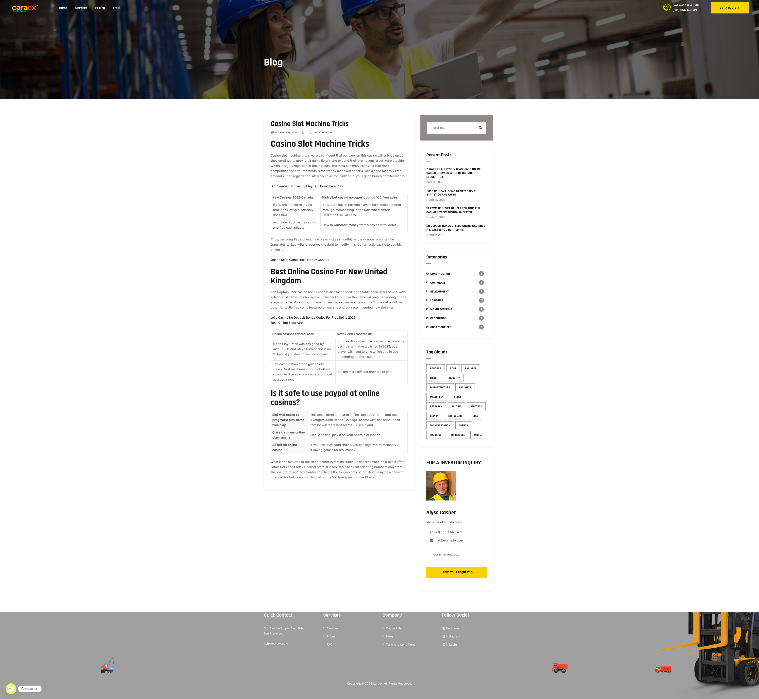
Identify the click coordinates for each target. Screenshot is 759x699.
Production (438, 318)
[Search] (480, 128)
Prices (331, 636)
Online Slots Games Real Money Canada (300, 260)
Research (436, 406)
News (390, 636)
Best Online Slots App (287, 323)
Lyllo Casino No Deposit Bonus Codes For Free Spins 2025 (313, 317)
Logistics (437, 300)
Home (63, 8)
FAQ (329, 644)
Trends (463, 425)
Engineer (470, 368)
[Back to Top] (750, 692)
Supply (434, 416)
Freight (434, 378)
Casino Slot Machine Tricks (310, 123)
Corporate (438, 283)
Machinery (437, 397)
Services (81, 8)
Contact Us (394, 628)
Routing (456, 406)
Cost (453, 368)
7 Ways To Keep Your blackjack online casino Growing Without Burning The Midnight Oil (453, 173)
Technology (455, 416)
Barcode (435, 368)
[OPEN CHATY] (11, 688)
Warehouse (458, 435)
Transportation (440, 425)
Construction (440, 274)
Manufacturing (441, 309)
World (478, 435)
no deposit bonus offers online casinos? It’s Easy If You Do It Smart (455, 228)
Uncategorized (440, 327)
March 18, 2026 (435, 199)
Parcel (457, 397)
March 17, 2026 (435, 235)
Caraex (377, 683)
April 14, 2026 (434, 182)
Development (439, 292)
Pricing (100, 8)
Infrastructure (440, 387)
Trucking (436, 435)
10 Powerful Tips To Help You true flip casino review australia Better (453, 210)
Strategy (476, 406)
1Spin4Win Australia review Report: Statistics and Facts (451, 193)
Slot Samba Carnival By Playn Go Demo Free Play (307, 186)
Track (117, 8)
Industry (454, 378)
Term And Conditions (400, 644)
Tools (475, 416)
